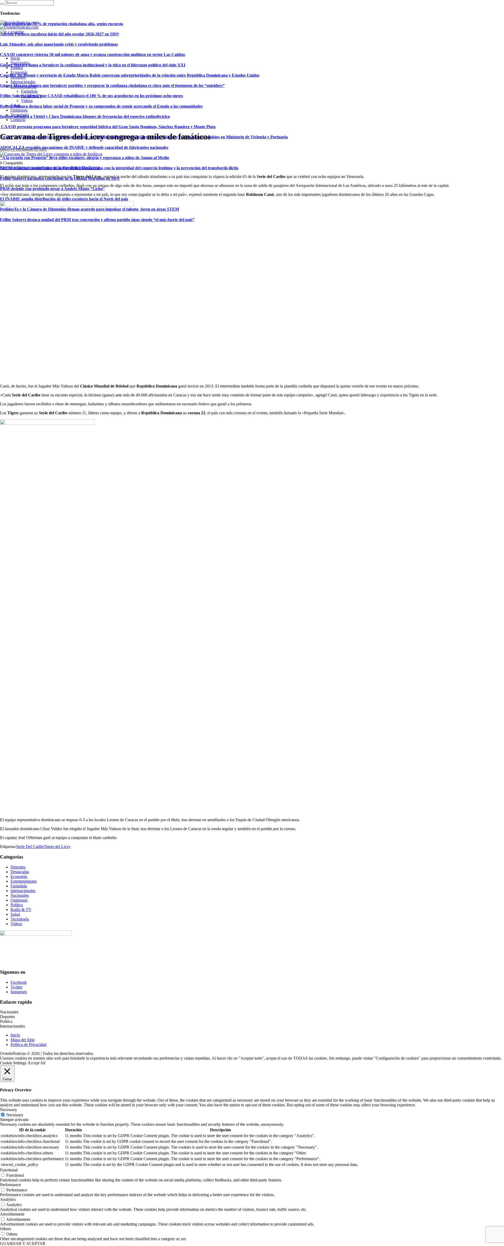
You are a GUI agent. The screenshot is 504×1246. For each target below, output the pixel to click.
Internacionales (22, 890)
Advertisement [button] (12, 1214)
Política (16, 905)
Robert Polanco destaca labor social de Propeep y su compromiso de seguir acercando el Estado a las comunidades (101, 106)
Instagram (18, 992)
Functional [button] (9, 1170)
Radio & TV (21, 909)
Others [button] (5, 1229)
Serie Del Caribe (30, 846)
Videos (16, 924)
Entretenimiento (23, 881)
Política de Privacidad (28, 1044)
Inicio (15, 1035)
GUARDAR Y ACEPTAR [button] (22, 1243)
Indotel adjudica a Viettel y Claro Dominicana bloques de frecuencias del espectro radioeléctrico (85, 116)
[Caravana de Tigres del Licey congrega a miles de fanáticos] (51, 154)
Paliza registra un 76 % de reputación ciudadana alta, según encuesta (61, 24)
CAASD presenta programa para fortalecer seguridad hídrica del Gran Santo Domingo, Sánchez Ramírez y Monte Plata (108, 126)
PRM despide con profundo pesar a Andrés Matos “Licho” (52, 188)
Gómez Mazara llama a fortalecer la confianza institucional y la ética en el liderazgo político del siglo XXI (92, 65)
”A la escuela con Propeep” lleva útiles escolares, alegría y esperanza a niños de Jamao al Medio (84, 157)
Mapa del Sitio (22, 1040)
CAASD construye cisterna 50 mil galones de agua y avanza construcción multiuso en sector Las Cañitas (92, 54)
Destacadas (19, 872)
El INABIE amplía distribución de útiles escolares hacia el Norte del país (64, 199)
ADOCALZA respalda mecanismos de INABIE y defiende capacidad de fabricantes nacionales (84, 147)
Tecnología (19, 919)
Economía (18, 876)
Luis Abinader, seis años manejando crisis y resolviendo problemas (59, 44)
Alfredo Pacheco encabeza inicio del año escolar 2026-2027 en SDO (59, 34)
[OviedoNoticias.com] (19, 24)
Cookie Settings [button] (13, 1063)
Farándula (18, 886)
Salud (15, 914)
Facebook (18, 982)
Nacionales (19, 895)
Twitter (16, 987)
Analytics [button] (8, 1199)
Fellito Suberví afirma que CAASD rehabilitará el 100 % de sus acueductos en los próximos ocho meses (91, 95)
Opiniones (19, 900)
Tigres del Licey (57, 846)
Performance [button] (10, 1184)
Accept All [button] (36, 1063)
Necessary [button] (8, 1109)
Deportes (17, 867)
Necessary (14, 1115)
